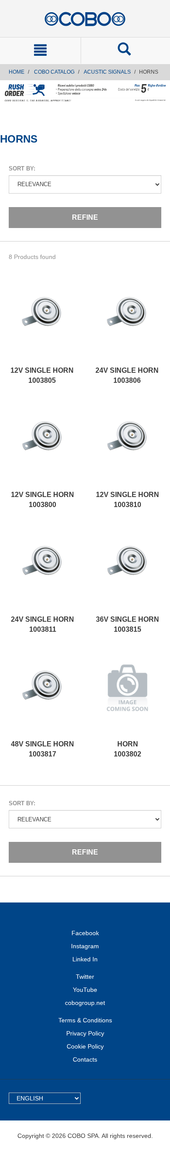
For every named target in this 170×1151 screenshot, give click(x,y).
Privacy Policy (85, 1033)
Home (16, 72)
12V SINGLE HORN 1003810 (127, 499)
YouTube (85, 989)
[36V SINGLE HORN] (127, 571)
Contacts (85, 1059)
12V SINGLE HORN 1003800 (42, 499)
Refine (85, 217)
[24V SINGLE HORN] (127, 322)
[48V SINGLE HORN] (42, 696)
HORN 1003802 (127, 749)
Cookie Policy (85, 1046)
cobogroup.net (85, 1002)
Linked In (85, 959)
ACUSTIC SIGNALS (107, 72)
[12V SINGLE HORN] (42, 322)
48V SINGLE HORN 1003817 (42, 749)
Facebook (85, 933)
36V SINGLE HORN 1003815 (127, 624)
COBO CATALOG (54, 72)
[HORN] (127, 696)
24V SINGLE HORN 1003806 (127, 375)
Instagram (85, 946)
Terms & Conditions (85, 1020)
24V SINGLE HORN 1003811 (42, 624)
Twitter (85, 976)
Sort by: (22, 168)
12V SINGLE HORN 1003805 (42, 375)
